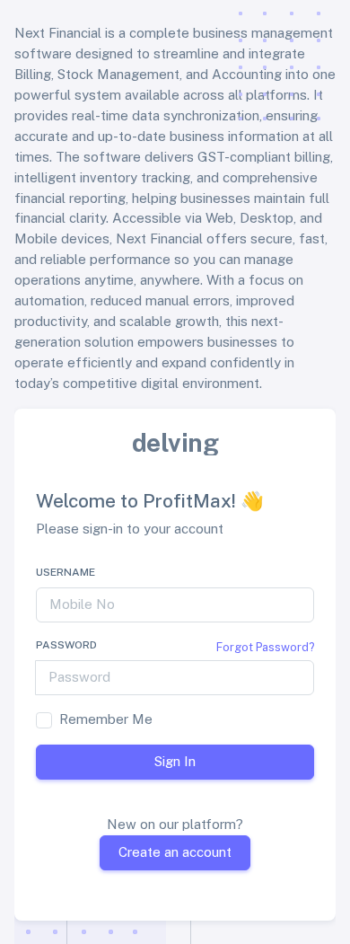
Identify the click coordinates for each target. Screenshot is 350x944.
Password (66, 645)
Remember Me (106, 719)
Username (65, 572)
